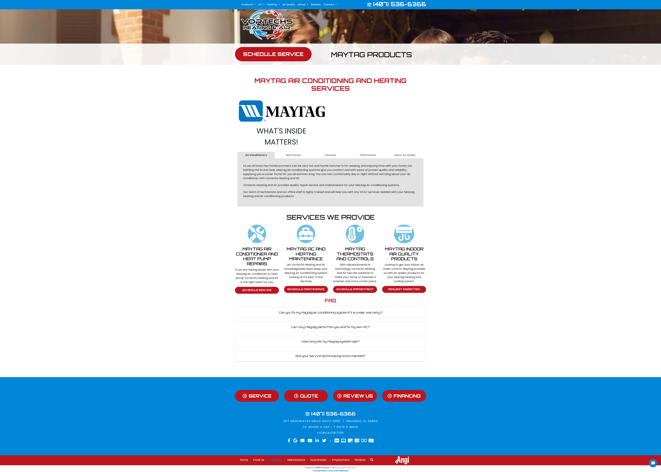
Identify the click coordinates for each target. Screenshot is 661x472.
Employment (341, 460)
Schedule (275, 460)
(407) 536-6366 (399, 4)
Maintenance (296, 460)
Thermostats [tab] (368, 155)
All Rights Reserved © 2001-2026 (343, 468)
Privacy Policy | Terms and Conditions (331, 470)
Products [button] (248, 4)
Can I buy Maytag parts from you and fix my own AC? (330, 327)
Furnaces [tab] (330, 155)
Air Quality (288, 4)
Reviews (316, 4)
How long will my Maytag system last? (331, 341)
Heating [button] (272, 4)
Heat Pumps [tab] (293, 155)
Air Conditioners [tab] (256, 155)
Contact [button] (329, 4)
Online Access (322, 467)
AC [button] (260, 4)
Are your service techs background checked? (330, 356)
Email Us (258, 460)
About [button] (302, 4)
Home (244, 460)
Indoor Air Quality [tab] (405, 155)
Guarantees (318, 460)
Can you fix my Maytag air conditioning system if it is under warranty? (330, 312)
